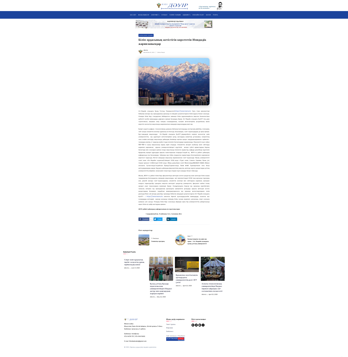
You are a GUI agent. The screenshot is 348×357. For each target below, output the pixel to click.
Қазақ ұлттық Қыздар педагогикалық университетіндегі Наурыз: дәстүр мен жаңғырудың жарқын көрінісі (161, 289)
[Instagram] (203, 325)
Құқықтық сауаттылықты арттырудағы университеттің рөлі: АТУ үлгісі (187, 279)
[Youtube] (199, 325)
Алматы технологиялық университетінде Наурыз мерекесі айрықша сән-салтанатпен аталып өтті (212, 287)
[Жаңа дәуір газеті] (172, 6)
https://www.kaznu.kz (183, 111)
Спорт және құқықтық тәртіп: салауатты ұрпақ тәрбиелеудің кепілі (134, 262)
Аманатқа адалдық (158, 241)
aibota (145, 50)
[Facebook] (192, 325)
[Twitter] (196, 325)
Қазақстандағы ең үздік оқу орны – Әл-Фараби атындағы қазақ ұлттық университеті (198, 241)
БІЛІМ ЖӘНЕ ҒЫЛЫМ (146, 35)
